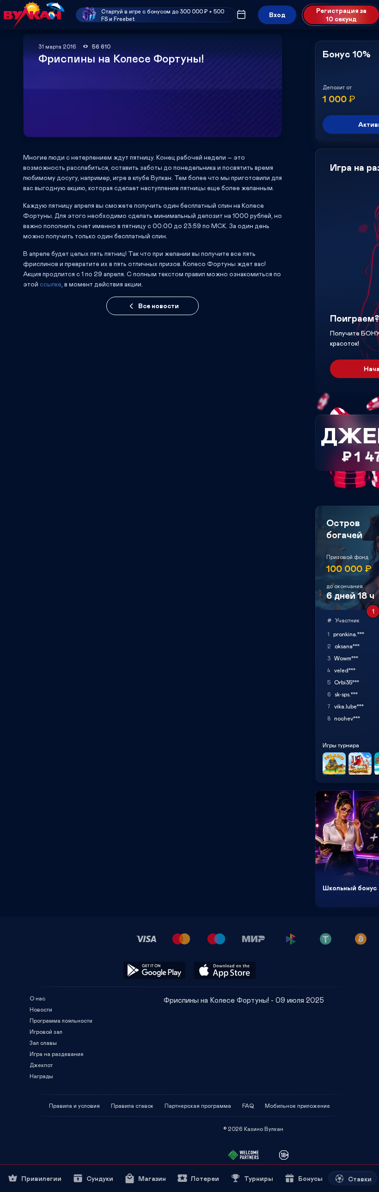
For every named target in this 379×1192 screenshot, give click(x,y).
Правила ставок (132, 1105)
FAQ (248, 1105)
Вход (277, 14)
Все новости (158, 305)
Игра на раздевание (57, 1053)
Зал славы (43, 1042)
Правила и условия (74, 1105)
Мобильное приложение (297, 1105)
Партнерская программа (198, 1105)
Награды (41, 1076)
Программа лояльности (61, 1020)
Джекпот (41, 1064)
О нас (37, 998)
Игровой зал (46, 1031)
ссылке (50, 283)
